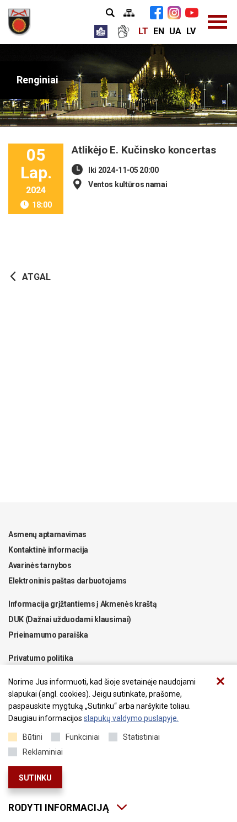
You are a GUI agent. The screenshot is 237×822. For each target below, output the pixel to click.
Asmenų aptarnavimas (47, 534)
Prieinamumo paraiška (48, 634)
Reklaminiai (43, 751)
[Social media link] (156, 12)
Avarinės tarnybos (40, 565)
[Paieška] (110, 12)
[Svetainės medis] (128, 12)
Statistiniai (141, 737)
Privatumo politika (40, 658)
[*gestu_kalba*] (123, 31)
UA (175, 31)
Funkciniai (83, 737)
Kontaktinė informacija (48, 549)
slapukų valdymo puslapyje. (131, 718)
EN (158, 31)
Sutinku (35, 777)
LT (143, 31)
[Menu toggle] (217, 22)
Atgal (36, 277)
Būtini (32, 737)
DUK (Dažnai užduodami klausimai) (69, 619)
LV (191, 31)
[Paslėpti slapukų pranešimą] (220, 681)
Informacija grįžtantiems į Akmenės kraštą (82, 604)
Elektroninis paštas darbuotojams (67, 580)
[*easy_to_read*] (100, 31)
